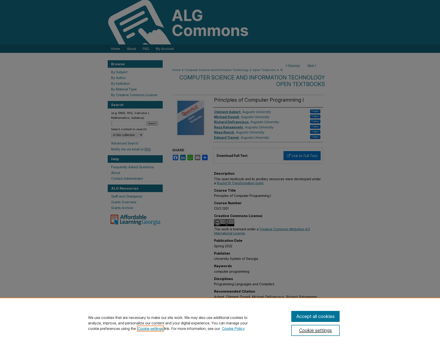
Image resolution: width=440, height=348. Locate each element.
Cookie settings (150, 328)
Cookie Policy (233, 328)
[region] (220, 323)
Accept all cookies (315, 316)
